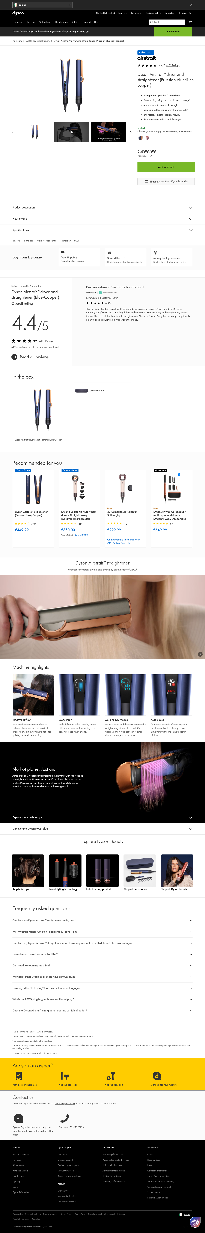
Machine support (65, 1160)
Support (87, 22)
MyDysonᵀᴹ (63, 1191)
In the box (28, 240)
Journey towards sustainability (160, 1181)
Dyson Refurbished (21, 1192)
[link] (30, 357)
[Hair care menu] (36, 22)
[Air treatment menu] (52, 22)
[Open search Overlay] (167, 22)
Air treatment (45, 22)
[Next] (130, 132)
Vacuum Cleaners (21, 1154)
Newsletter (123, 13)
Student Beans (153, 1192)
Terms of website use (50, 1214)
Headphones (61, 22)
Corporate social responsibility (160, 1187)
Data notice (36, 1219)
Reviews (16, 240)
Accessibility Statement (21, 1219)
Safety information (66, 1171)
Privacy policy (18, 1214)
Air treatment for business (113, 1171)
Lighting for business (111, 1176)
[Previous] (12, 132)
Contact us (169, 13)
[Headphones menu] (69, 22)
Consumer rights (110, 1214)
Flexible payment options (69, 1165)
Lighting (75, 22)
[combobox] (42, 5)
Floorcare (17, 22)
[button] (71, 132)
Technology (65, 240)
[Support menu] (92, 22)
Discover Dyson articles (157, 1198)
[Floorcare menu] (23, 22)
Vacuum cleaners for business (115, 1160)
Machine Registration (67, 1196)
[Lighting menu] (80, 22)
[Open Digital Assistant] (195, 1222)
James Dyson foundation (158, 1176)
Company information (157, 1171)
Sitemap (122, 1214)
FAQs (77, 240)
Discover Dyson (154, 1160)
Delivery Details (66, 1214)
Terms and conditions (33, 1214)
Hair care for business (112, 1165)
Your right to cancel (95, 1214)
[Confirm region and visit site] (191, 5)
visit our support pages (65, 1103)
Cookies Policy (79, 1214)
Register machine (153, 13)
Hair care (30, 22)
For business (136, 13)
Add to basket (173, 31)
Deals (97, 22)
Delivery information (67, 1201)
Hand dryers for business (113, 1181)
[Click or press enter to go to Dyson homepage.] (18, 13)
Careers (151, 1154)
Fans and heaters (20, 1171)
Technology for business (113, 1154)
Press (149, 1165)
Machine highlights (46, 240)
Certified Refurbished (105, 13)
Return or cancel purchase (69, 1176)
